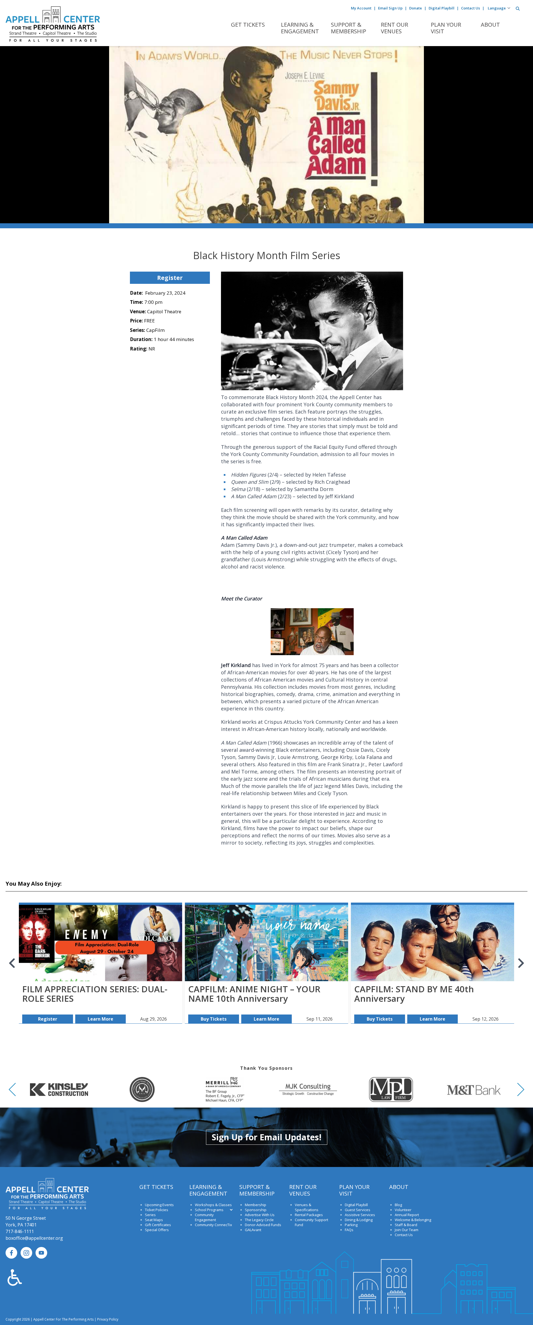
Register (170, 278)
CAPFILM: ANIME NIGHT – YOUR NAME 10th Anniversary (254, 993)
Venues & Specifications (306, 1207)
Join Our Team (406, 1229)
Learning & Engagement (300, 28)
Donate (415, 8)
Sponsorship (255, 1209)
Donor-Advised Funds (263, 1224)
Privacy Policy (107, 1319)
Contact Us (470, 8)
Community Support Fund (311, 1222)
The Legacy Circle (259, 1219)
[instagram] (26, 1253)
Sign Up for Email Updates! (266, 1137)
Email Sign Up (390, 8)
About (490, 24)
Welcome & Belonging (413, 1219)
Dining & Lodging (359, 1219)
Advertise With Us (260, 1214)
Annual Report (407, 1214)
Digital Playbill (441, 8)
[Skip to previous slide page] (12, 963)
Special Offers (157, 1229)
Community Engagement (205, 1217)
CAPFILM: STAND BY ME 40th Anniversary (414, 993)
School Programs (209, 1209)
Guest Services (357, 1209)
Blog (398, 1204)
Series (150, 1214)
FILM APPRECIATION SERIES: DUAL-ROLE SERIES (94, 993)
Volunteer (403, 1209)
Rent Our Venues (394, 28)
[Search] (518, 9)
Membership (255, 1204)
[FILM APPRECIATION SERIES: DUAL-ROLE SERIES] (100, 944)
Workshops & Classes (213, 1204)
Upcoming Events (159, 1204)
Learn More (100, 1019)
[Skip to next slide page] (520, 963)
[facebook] (11, 1253)
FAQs (349, 1229)
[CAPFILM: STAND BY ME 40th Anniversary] (432, 944)
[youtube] (41, 1253)
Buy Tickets (214, 1019)
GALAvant (253, 1229)
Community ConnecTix (213, 1224)
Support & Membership (348, 28)
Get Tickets (248, 24)
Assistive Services (360, 1214)
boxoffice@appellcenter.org (34, 1238)
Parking (351, 1224)
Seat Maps (154, 1219)
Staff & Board (406, 1224)
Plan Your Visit (446, 28)
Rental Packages (309, 1214)
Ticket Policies (156, 1209)
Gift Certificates (158, 1224)
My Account (361, 8)
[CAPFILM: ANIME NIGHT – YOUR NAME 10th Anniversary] (266, 944)
